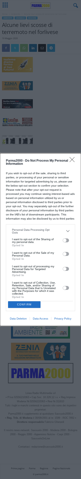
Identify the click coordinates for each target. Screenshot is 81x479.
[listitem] (40, 231)
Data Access (40, 318)
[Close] (73, 161)
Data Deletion (18, 318)
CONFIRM (24, 304)
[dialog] (40, 239)
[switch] (66, 240)
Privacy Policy (62, 318)
